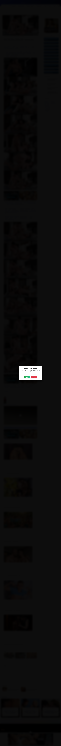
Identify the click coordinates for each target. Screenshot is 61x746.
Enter (27, 377)
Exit (33, 377)
